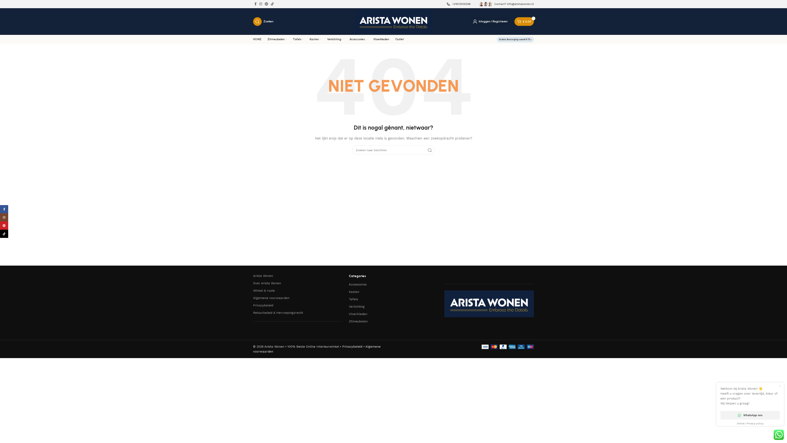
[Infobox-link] (459, 4)
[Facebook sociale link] (255, 4)
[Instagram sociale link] (260, 4)
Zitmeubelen (358, 321)
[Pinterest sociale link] (267, 4)
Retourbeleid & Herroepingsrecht (278, 313)
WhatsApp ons (752, 415)
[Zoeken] (429, 150)
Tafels (353, 299)
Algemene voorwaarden (271, 298)
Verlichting (357, 306)
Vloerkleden (358, 314)
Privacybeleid (263, 305)
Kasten (354, 292)
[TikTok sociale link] (272, 4)
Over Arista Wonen (267, 283)
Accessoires (358, 284)
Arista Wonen (263, 276)
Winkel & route (264, 290)
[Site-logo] (393, 21)
